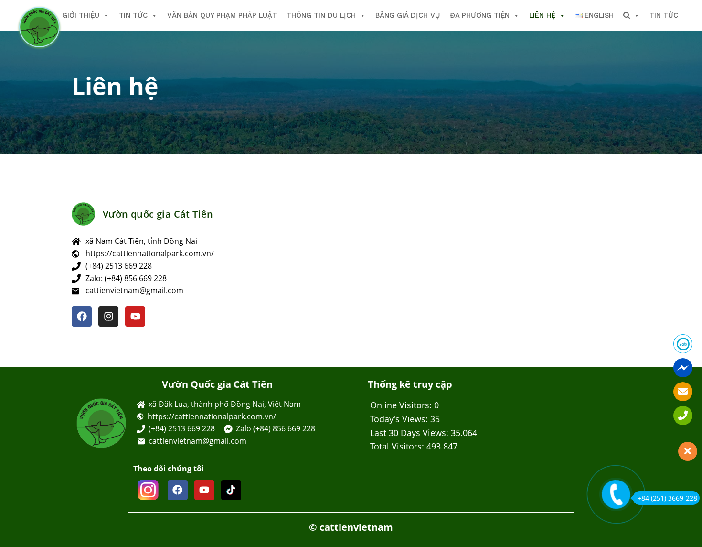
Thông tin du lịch (321, 15)
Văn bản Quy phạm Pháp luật (222, 15)
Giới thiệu (80, 15)
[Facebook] (82, 316)
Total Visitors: (398, 446)
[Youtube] (135, 316)
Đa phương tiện (480, 15)
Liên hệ (542, 15)
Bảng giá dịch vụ (407, 15)
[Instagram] (108, 316)
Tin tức (133, 15)
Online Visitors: (402, 405)
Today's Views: (400, 419)
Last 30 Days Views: (410, 432)
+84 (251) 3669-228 (667, 498)
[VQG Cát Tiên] (39, 27)
